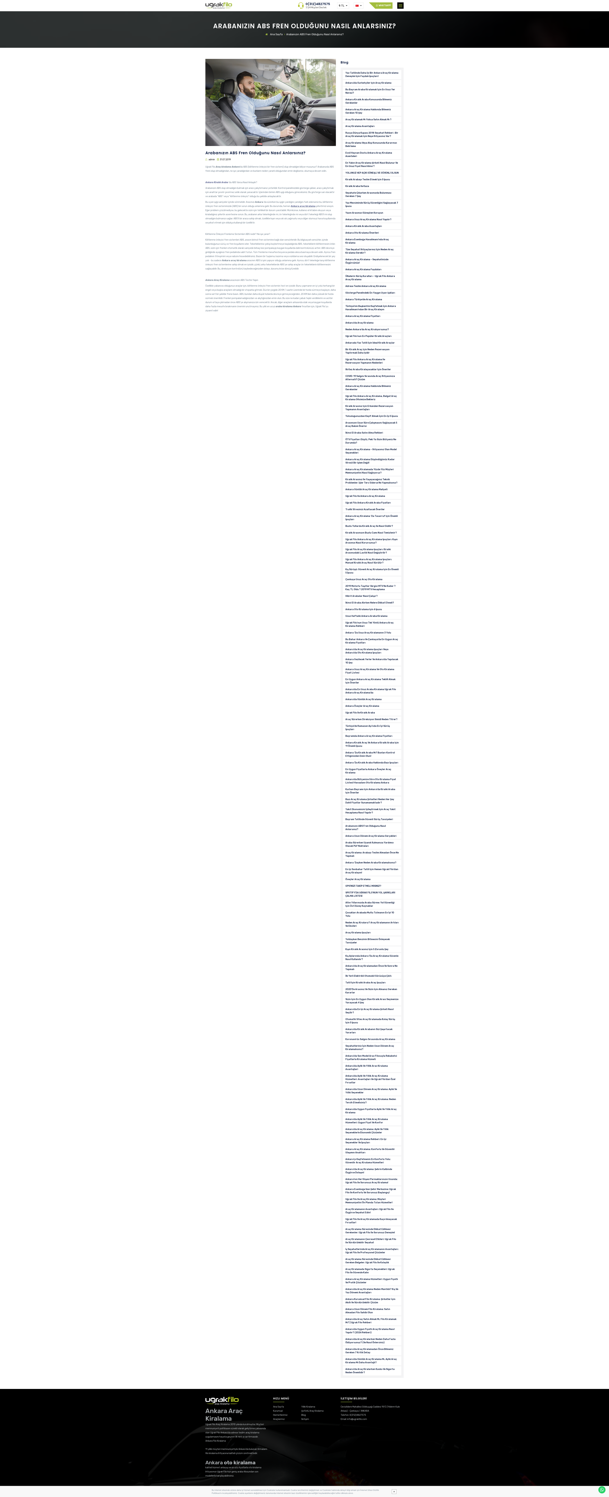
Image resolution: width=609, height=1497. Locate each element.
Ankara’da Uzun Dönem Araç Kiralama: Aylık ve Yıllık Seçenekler (371, 1091)
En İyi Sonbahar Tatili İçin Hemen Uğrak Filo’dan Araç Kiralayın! (371, 871)
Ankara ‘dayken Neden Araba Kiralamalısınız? (370, 862)
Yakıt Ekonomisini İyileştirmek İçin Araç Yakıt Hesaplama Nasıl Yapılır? (370, 811)
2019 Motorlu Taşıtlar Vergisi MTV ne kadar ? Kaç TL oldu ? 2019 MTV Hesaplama (370, 588)
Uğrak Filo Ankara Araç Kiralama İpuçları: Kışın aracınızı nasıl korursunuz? (371, 541)
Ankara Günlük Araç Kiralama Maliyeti (366, 489)
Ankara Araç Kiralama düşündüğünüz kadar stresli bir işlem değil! (370, 461)
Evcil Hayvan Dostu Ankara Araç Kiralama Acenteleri (368, 155)
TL (342, 5)
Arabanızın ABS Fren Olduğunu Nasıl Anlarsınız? (365, 828)
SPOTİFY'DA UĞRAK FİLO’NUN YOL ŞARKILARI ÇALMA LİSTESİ (370, 894)
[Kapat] (394, 1491)
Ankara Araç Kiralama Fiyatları (362, 316)
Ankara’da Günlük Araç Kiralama (363, 699)
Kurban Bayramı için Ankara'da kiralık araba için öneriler (370, 791)
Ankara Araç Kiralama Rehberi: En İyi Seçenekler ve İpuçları (365, 1141)
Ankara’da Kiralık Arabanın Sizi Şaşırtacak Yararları (369, 1031)
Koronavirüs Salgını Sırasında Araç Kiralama (370, 1039)
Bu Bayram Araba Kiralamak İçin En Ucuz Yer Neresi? (370, 91)
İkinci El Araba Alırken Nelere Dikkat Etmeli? (369, 602)
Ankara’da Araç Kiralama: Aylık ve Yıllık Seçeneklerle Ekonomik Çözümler (367, 1131)
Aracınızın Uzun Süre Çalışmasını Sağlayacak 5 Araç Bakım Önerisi (371, 424)
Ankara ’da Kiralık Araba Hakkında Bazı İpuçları (371, 762)
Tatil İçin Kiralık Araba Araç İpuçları (365, 982)
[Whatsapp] (602, 1489)
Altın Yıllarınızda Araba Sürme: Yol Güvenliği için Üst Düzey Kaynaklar (370, 904)
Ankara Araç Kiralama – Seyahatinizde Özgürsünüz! (366, 261)
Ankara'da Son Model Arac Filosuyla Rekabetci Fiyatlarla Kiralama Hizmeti (371, 1058)
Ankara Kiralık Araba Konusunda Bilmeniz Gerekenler (368, 101)
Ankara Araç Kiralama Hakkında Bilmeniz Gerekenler (368, 388)
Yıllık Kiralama (308, 1406)
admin (212, 159)
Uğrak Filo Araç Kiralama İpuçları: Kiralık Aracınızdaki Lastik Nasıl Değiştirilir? (368, 551)
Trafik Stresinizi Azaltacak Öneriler (365, 509)
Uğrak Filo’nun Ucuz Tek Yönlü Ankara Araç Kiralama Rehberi (369, 624)
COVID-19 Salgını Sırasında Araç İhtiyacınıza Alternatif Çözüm (370, 378)
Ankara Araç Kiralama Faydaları (363, 269)
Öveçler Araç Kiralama (357, 879)
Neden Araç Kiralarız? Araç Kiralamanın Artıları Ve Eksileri (372, 924)
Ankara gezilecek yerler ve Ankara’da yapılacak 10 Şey (371, 661)
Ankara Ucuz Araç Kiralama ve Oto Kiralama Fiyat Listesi (369, 671)
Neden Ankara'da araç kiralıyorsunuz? (367, 329)
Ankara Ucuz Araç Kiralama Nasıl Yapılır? (368, 219)
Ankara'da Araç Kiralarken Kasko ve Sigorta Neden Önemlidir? (370, 1371)
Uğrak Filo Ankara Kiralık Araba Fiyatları (368, 502)
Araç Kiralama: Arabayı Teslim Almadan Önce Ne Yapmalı (372, 854)
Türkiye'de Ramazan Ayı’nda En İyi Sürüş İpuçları (367, 728)
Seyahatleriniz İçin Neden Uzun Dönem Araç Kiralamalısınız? (369, 1048)
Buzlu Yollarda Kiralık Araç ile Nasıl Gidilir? (369, 526)
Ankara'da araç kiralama (359, 322)
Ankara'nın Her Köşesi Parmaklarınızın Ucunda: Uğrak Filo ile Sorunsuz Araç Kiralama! (371, 1181)
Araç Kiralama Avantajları (360, 126)
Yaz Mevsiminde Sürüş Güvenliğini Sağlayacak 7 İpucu (371, 205)
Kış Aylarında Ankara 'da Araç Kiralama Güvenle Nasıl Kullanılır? (371, 958)
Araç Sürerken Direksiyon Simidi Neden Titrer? (371, 719)
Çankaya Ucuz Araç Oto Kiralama (363, 579)
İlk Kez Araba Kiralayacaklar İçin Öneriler (368, 369)
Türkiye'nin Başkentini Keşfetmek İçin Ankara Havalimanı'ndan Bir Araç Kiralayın (370, 308)
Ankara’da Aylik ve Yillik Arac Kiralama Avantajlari (366, 1068)
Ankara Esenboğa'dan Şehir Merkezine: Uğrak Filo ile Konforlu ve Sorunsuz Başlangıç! (370, 1191)
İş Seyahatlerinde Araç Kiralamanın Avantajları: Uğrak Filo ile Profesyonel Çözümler (372, 1251)
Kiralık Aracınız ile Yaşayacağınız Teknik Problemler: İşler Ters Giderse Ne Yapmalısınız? (371, 481)
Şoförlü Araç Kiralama (312, 1411)
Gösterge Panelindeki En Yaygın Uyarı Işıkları (370, 292)
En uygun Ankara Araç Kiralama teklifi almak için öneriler (370, 681)
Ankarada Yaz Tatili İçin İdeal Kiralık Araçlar (370, 342)
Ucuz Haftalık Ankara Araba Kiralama (366, 616)
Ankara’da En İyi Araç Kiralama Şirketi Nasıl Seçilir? (369, 1011)
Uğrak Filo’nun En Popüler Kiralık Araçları (368, 336)
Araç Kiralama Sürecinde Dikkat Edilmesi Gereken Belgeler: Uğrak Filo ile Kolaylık (368, 1261)
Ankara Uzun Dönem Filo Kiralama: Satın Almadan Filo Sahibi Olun (367, 1311)
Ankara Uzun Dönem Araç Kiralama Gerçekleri (370, 836)
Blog (303, 1415)
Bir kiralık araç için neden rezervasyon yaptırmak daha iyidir (367, 351)
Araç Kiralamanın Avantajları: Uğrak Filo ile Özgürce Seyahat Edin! (369, 1211)
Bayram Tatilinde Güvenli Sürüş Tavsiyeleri (369, 819)
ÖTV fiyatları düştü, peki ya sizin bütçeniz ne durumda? (370, 441)
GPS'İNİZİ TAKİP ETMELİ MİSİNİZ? (363, 886)
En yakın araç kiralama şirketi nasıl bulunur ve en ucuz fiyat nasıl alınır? (371, 165)
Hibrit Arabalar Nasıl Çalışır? (361, 596)
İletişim (305, 1419)
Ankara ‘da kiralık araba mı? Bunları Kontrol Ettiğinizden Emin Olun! (370, 754)
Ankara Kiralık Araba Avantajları (363, 226)
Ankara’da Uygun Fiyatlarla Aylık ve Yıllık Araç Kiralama (371, 1111)
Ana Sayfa (276, 34)
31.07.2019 (225, 159)
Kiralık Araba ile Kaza (357, 186)
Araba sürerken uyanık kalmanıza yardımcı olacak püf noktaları (369, 844)
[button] (400, 5)
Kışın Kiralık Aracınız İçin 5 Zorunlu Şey (366, 949)
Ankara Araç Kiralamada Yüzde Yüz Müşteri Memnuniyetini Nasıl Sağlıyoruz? (369, 471)
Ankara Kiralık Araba (216, 182)
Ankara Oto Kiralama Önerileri (362, 233)
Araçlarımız (279, 1419)
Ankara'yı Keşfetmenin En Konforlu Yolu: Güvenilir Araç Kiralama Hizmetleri (368, 1161)
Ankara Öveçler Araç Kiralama (362, 706)
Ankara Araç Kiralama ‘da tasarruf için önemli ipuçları (371, 518)
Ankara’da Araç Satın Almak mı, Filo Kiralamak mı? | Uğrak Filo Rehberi (370, 1321)
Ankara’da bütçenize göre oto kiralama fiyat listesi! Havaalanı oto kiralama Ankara (370, 781)
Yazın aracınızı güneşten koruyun (364, 213)
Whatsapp (384, 5)
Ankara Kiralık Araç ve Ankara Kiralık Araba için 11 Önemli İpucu (372, 744)
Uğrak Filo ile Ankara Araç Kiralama (365, 496)
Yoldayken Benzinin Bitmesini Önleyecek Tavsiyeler (367, 941)
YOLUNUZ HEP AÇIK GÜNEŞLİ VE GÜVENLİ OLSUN (372, 173)
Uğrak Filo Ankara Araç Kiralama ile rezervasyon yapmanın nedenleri (365, 361)
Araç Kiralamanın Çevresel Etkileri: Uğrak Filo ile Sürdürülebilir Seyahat (370, 1241)
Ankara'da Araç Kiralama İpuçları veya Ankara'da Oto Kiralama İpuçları (366, 651)
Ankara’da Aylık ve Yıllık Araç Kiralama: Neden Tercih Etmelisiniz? (370, 1101)
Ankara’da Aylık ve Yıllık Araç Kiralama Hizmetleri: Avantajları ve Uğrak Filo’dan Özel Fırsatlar (370, 1079)
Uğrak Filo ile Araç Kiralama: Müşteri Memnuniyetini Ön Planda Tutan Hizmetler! (369, 1201)
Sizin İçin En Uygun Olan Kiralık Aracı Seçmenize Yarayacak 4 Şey (371, 1001)
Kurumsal (278, 1411)
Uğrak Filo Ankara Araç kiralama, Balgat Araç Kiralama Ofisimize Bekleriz (371, 398)
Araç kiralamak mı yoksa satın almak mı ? (368, 119)
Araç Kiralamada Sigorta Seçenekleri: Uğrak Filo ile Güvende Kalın (370, 1271)
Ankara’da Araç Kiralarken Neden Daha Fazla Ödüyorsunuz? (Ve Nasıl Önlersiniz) (370, 1341)
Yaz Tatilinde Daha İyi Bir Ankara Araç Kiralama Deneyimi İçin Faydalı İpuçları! (371, 75)
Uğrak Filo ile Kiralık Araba (360, 712)
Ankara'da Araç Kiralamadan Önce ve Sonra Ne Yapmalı (371, 968)
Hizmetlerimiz (280, 1415)
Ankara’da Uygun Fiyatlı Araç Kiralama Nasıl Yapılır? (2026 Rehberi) (370, 1331)
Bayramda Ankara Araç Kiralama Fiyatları (368, 736)
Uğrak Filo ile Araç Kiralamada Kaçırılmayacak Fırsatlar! (371, 1221)
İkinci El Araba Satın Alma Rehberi (364, 432)
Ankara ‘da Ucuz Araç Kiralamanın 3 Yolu (368, 632)
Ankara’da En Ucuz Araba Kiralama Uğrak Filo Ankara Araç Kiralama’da (370, 691)
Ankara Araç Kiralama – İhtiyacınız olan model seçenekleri (371, 451)
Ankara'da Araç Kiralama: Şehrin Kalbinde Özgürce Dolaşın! (368, 1171)
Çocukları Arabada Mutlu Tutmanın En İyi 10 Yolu (369, 914)
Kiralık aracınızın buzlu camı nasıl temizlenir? (371, 532)
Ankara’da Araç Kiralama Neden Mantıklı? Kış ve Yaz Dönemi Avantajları (371, 1291)
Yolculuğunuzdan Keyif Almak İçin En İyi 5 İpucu (371, 416)
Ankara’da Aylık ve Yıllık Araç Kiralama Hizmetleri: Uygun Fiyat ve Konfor (366, 1121)
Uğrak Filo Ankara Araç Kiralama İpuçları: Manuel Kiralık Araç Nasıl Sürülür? (368, 561)
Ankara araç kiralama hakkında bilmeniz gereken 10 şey (368, 111)
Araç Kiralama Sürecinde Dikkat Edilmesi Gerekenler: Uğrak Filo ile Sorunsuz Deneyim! (370, 1231)
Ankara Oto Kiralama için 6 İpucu (363, 609)
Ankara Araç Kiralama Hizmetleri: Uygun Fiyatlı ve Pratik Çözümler (371, 1281)
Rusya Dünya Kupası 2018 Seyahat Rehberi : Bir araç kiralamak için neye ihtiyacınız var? (371, 135)
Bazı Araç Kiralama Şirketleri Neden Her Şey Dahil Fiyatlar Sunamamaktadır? (369, 801)
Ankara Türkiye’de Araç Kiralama (363, 299)
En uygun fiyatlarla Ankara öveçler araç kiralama (368, 771)
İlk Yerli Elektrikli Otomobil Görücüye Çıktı (368, 976)
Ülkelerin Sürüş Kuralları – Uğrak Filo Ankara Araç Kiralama (370, 278)
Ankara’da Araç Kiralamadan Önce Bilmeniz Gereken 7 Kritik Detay (369, 1351)
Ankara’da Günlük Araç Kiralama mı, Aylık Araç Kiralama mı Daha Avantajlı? (371, 1361)
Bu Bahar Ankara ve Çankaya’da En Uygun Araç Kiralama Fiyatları (371, 641)
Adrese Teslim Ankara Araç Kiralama (365, 286)
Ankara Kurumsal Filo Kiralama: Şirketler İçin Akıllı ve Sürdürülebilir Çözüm (370, 1301)
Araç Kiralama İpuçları (358, 932)
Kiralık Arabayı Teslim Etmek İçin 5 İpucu (367, 179)
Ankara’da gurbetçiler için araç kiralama (368, 83)
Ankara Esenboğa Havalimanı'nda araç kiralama (367, 241)
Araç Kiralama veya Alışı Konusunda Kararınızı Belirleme (371, 145)
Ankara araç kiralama (303, 206)
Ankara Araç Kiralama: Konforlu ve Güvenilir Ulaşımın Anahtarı (370, 1151)
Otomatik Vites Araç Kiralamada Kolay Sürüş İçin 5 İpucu (370, 1021)
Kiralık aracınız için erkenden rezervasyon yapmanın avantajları (369, 408)
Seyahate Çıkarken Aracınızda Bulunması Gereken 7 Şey (368, 195)
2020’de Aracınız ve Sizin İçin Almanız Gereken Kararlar (371, 991)
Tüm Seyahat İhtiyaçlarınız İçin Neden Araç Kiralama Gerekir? (369, 251)
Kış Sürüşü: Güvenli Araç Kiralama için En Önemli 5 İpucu (372, 571)
